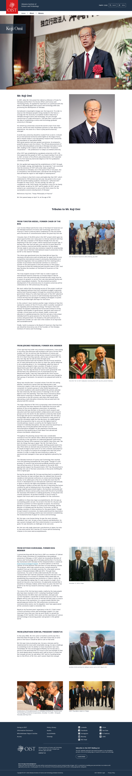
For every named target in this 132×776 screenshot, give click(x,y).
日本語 (105, 5)
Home (23, 13)
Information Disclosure (25, 730)
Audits (49, 730)
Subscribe (81, 756)
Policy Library (51, 727)
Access (19, 736)
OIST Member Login (100, 772)
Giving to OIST (22, 727)
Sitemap (49, 736)
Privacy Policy (111, 772)
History (41, 13)
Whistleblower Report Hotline (27, 733)
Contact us (42, 753)
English (101, 5)
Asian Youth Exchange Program (27, 564)
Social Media (51, 733)
